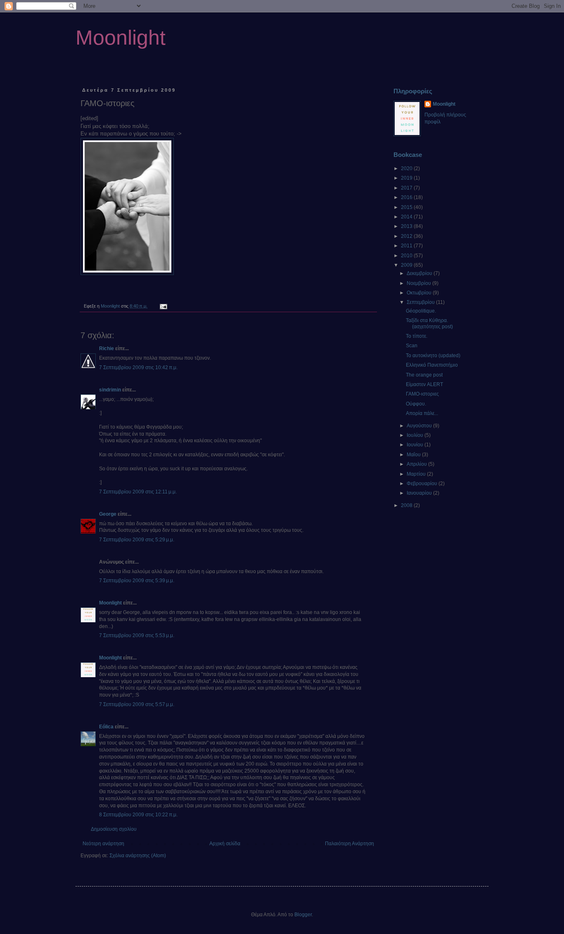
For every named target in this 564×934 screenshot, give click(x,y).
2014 (407, 217)
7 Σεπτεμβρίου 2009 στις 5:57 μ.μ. (136, 704)
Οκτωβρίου (420, 293)
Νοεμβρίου (419, 283)
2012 (407, 236)
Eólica (106, 727)
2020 (407, 168)
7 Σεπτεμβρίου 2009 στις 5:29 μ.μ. (136, 540)
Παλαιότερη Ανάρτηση (349, 843)
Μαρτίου (417, 474)
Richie (106, 348)
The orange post (424, 375)
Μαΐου (414, 455)
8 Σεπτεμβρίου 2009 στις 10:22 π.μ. (138, 815)
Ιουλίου (415, 435)
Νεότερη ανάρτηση (103, 843)
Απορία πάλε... (422, 413)
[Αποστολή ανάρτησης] (163, 305)
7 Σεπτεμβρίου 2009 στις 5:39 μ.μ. (136, 580)
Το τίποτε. (416, 336)
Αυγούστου (420, 426)
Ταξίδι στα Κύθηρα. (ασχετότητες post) (429, 323)
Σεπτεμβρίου (421, 302)
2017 (407, 188)
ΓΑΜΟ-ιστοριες (422, 394)
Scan (411, 345)
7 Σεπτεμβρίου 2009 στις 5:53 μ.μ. (136, 635)
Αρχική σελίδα (224, 843)
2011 (407, 246)
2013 (407, 226)
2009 (407, 265)
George (107, 514)
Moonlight (121, 37)
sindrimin (110, 390)
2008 (407, 505)
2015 (407, 207)
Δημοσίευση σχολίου (114, 829)
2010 (407, 255)
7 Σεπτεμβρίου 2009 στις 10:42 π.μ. (138, 367)
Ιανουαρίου (420, 493)
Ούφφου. (416, 404)
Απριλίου (417, 464)
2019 (407, 178)
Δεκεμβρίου (420, 273)
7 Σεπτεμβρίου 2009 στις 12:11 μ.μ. (138, 492)
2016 (407, 197)
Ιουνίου (415, 445)
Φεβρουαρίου (422, 483)
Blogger (303, 914)
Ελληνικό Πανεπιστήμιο (432, 365)
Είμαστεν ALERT (424, 384)
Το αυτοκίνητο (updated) (433, 355)
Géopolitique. (421, 311)
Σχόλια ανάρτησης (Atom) (137, 855)
